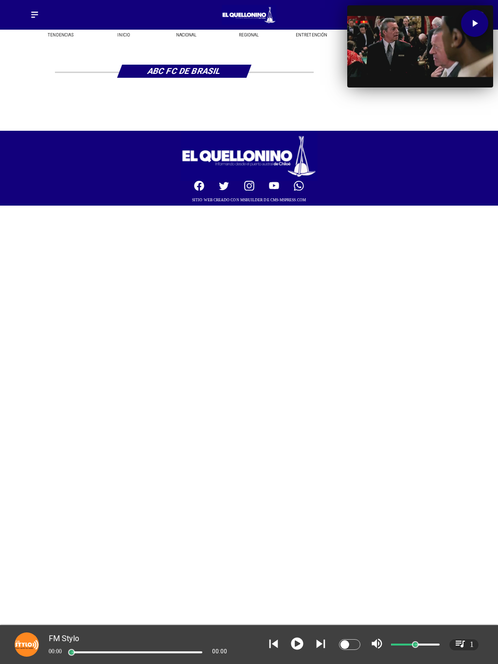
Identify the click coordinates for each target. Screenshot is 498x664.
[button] (474, 23)
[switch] (349, 644)
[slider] (71, 652)
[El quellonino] (249, 23)
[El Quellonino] (34, 18)
